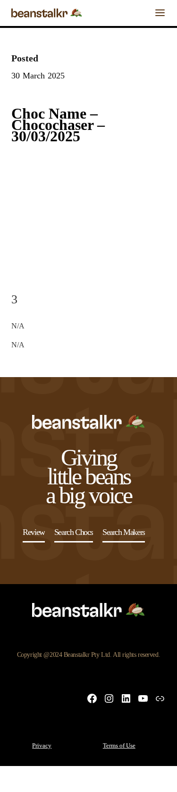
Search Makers (123, 532)
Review (34, 532)
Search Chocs (73, 532)
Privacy (41, 745)
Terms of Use (119, 745)
